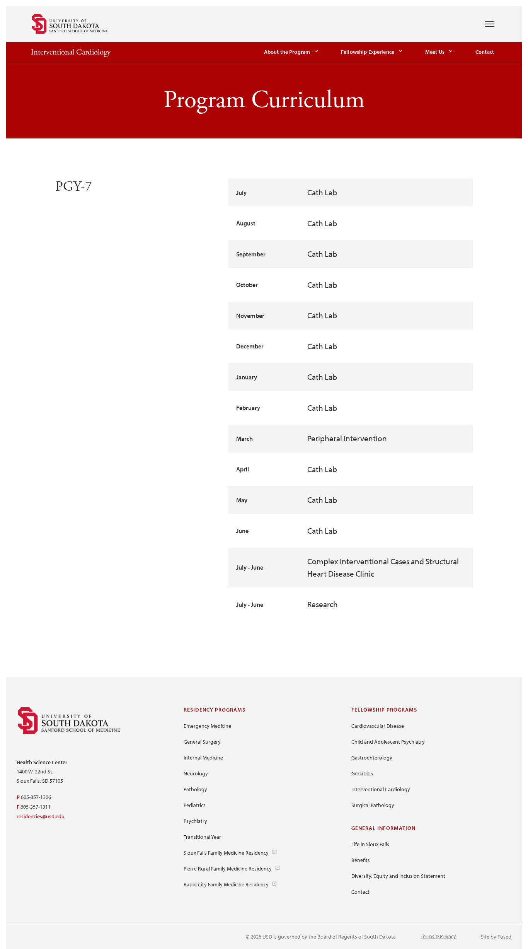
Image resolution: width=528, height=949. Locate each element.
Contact (484, 51)
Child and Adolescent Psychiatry (388, 741)
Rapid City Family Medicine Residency (226, 884)
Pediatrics (195, 805)
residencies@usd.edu (41, 816)
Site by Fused (496, 936)
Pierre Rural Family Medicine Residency (228, 868)
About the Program (287, 51)
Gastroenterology (371, 757)
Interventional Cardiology (71, 52)
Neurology (196, 773)
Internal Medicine (203, 757)
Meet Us (435, 51)
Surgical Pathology (372, 805)
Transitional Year (202, 836)
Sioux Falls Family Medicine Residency (226, 852)
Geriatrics (362, 773)
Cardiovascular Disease (377, 725)
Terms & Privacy (438, 936)
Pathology (195, 789)
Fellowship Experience (367, 51)
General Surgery (202, 741)
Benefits (360, 860)
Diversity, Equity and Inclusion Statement (398, 875)
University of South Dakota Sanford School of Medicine (70, 24)
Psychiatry (195, 821)
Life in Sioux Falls (370, 844)
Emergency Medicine (207, 725)
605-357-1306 (36, 797)
